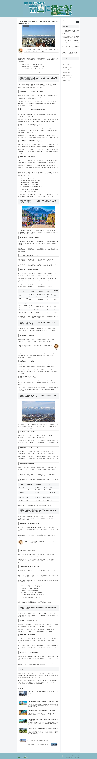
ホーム (61, 755)
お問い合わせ (73, 755)
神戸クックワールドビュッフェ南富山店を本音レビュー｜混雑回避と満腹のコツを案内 (70, 48)
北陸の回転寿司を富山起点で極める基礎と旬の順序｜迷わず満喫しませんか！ (70, 37)
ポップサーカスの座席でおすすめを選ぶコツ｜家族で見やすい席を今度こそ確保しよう (70, 42)
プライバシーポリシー (66, 755)
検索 (63, 20)
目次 (37, 72)
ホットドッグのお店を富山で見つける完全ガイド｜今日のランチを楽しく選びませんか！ (70, 32)
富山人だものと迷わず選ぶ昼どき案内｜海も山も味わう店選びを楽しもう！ (70, 53)
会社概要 (77, 755)
